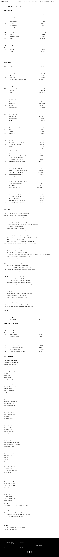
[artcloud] (26, 552)
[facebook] (31, 552)
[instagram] (29, 552)
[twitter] (27, 552)
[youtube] (33, 552)
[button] (19, 1)
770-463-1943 (6, 546)
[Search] (56, 1)
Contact (5, 547)
